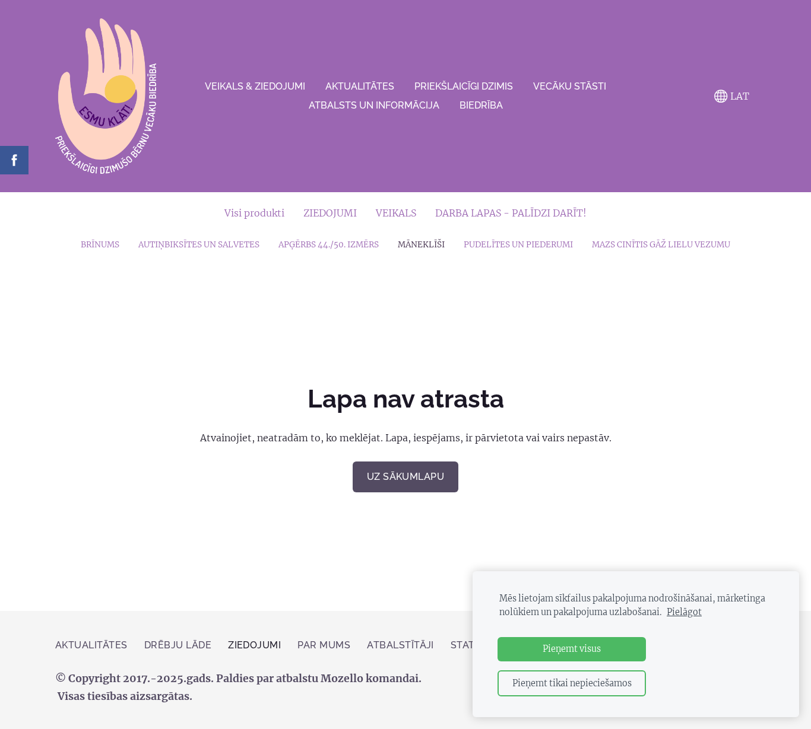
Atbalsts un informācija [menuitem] (374, 105)
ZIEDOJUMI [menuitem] (330, 213)
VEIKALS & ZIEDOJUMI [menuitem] (255, 86)
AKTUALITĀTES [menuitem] (359, 86)
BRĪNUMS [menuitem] (100, 245)
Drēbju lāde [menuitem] (177, 645)
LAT (738, 96)
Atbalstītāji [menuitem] (400, 645)
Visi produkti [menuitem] (254, 213)
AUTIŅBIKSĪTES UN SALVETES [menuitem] (198, 245)
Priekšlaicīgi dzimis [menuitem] (463, 86)
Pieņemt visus (572, 649)
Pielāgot (684, 612)
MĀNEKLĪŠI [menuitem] (421, 245)
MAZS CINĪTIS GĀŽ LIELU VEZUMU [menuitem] (661, 245)
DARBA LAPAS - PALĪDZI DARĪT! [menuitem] (511, 213)
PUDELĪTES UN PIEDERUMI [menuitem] (518, 245)
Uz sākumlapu (406, 476)
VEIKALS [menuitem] (396, 213)
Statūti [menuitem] (471, 645)
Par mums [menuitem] (323, 645)
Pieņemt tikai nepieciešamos (572, 683)
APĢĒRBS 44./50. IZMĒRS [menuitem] (328, 245)
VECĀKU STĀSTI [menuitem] (569, 86)
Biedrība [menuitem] (481, 105)
